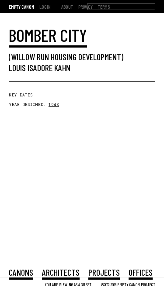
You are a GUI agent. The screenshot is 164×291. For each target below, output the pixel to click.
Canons (21, 272)
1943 (54, 104)
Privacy (85, 6)
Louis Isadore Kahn (39, 67)
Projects (104, 272)
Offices (141, 272)
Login (45, 6)
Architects (61, 272)
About (67, 6)
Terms (104, 6)
